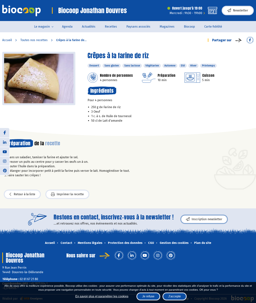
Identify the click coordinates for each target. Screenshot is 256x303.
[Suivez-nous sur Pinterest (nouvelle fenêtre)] (4, 170)
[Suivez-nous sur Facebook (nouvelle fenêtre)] (4, 132)
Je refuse (148, 296)
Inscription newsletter (207, 219)
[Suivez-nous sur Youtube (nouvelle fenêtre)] (4, 151)
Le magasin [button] (42, 26)
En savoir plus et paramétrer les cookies (101, 296)
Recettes (111, 26)
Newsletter (240, 10)
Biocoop (189, 26)
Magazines (167, 26)
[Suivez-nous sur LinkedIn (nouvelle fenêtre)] (4, 142)
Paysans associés (138, 26)
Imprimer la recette (70, 194)
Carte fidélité (213, 26)
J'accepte (174, 296)
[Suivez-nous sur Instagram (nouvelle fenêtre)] (4, 161)
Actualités (88, 26)
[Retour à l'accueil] (21, 10)
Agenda (67, 26)
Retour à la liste (24, 194)
